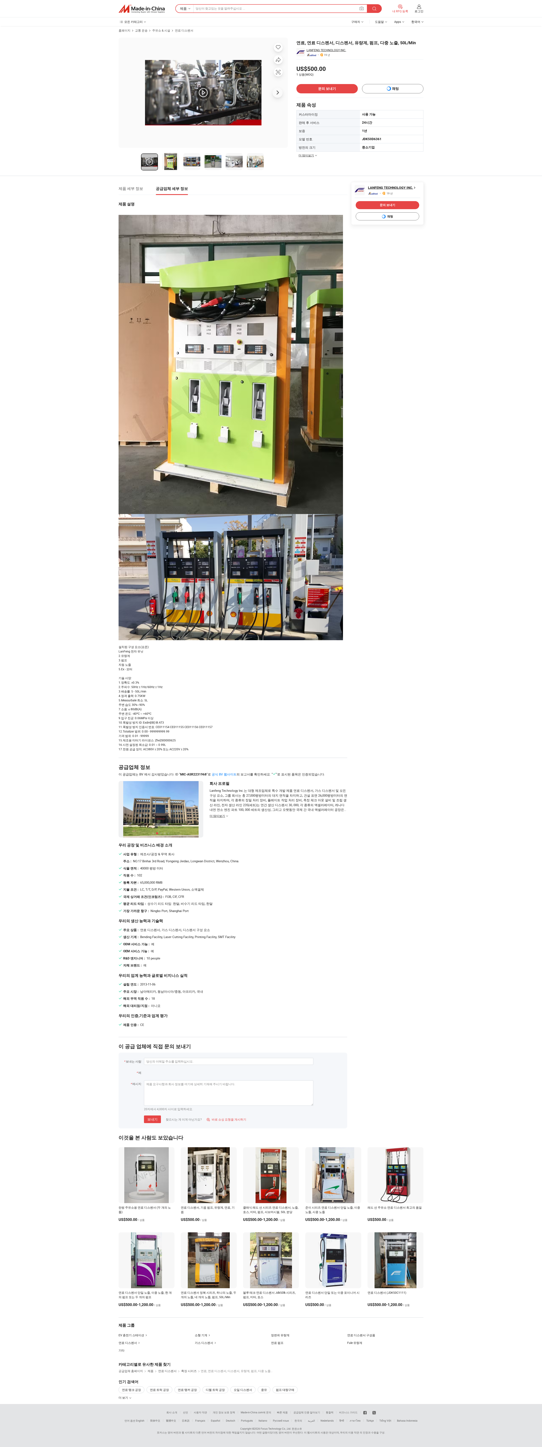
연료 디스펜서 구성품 (361, 1335)
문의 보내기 (327, 89)
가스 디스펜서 (204, 1343)
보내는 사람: (134, 1061)
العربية (311, 1420)
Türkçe (370, 1420)
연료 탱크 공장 (131, 1390)
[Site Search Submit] (374, 8)
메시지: (137, 1084)
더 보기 (124, 1398)
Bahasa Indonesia (407, 1420)
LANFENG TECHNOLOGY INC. (326, 50)
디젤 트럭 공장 (215, 1390)
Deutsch (230, 1420)
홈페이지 (124, 30)
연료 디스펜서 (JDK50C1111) (387, 1293)
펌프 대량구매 (285, 1390)
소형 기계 (201, 1335)
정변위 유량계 (280, 1335)
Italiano (263, 1420)
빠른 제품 (282, 1412)
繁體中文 (171, 1420)
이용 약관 (354, 1432)
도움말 (379, 22)
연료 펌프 (277, 1343)
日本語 (185, 1420)
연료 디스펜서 (184, 30)
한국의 (298, 1420)
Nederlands (327, 1420)
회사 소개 (171, 1412)
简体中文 (155, 1420)
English (140, 1420)
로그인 (419, 11)
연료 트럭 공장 (159, 1390)
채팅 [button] (395, 89)
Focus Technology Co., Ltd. (276, 1428)
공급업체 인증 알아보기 (306, 1412)
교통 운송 (141, 30)
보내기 (152, 1119)
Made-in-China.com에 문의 (256, 1412)
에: (140, 1073)
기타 (121, 1350)
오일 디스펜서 (243, 1390)
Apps (397, 22)
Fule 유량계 (354, 1343)
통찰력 (329, 1412)
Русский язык (281, 1420)
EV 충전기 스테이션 (131, 1335)
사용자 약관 (200, 1412)
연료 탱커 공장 (187, 1390)
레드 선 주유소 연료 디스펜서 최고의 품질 (395, 1207)
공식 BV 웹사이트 (224, 774)
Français (200, 1420)
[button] (361, 8)
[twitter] (374, 1412)
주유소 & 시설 (161, 30)
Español (215, 1420)
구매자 (355, 22)
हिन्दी (341, 1420)
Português (247, 1420)
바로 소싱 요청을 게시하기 (226, 1119)
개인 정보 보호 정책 (224, 1412)
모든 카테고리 (133, 22)
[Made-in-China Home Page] (142, 8)
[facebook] (365, 1412)
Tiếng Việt (385, 1420)
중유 (264, 1390)
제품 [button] (183, 8)
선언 (185, 1412)
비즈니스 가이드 (348, 1412)
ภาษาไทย (355, 1420)
